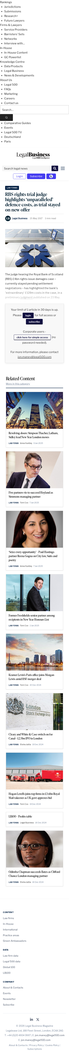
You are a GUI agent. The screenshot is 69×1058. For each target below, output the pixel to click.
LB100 (6, 972)
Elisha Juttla (25, 744)
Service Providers (15, 29)
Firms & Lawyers (11, 25)
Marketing (11, 94)
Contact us (11, 103)
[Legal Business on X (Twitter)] (37, 1020)
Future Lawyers (14, 20)
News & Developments (19, 75)
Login (19, 176)
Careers (9, 98)
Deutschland (12, 137)
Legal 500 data (11, 961)
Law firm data (10, 955)
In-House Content (16, 52)
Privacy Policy (36, 1045)
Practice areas (11, 935)
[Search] (6, 117)
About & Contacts (13, 987)
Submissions (12, 11)
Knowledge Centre (12, 61)
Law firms (12, 188)
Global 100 (9, 967)
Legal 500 (10, 84)
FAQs (7, 89)
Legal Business (14, 71)
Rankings (6, 2)
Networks (10, 38)
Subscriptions (34, 1049)
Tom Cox (24, 502)
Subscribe (36, 176)
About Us (6, 80)
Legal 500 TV (13, 132)
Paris (7, 141)
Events (8, 127)
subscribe (34, 321)
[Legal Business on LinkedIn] (31, 1020)
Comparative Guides (17, 123)
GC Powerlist (12, 57)
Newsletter (9, 998)
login (28, 315)
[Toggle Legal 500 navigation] (51, 176)
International (10, 929)
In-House (6, 48)
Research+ (11, 16)
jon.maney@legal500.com (35, 356)
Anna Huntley (26, 443)
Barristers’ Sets (14, 34)
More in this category (18, 383)
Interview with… (14, 43)
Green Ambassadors (14, 940)
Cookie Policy (52, 1045)
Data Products (13, 66)
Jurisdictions (12, 6)
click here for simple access (32, 337)
